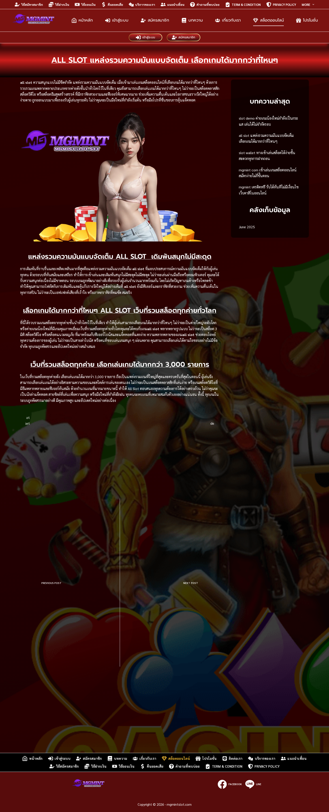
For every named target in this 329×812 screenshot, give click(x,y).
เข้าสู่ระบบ (120, 20)
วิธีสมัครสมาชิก (32, 4)
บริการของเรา (145, 4)
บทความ (195, 20)
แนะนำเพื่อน (175, 4)
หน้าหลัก (86, 20)
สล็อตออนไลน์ (272, 20)
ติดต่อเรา (235, 758)
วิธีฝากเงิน (62, 4)
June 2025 (247, 226)
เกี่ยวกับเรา (231, 20)
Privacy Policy (284, 4)
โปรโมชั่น (310, 20)
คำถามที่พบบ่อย (208, 4)
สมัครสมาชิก (158, 20)
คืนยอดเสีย (115, 4)
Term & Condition (246, 4)
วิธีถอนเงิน (88, 4)
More (306, 4)
